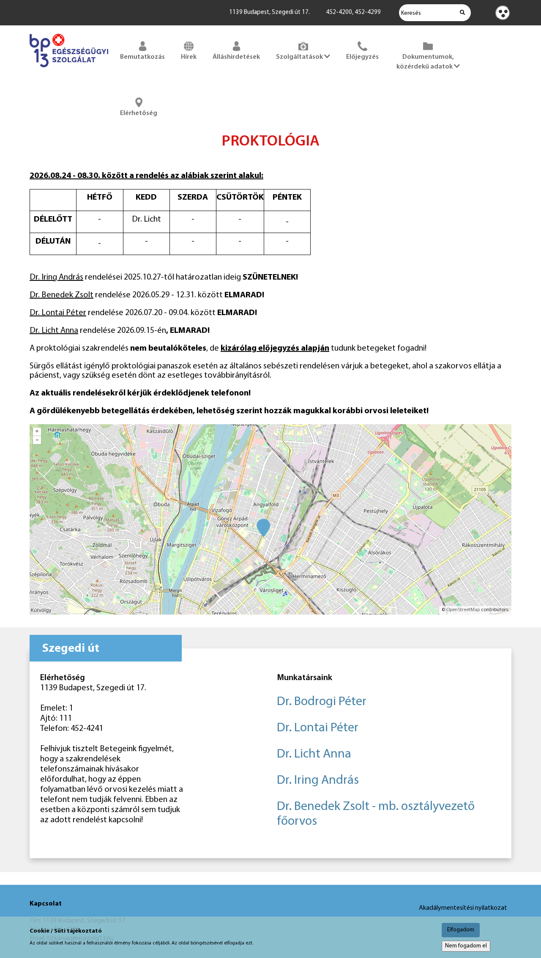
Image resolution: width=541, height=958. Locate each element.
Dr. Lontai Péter (317, 728)
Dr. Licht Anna (314, 754)
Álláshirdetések (236, 57)
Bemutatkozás (142, 57)
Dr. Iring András (318, 780)
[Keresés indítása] (462, 12)
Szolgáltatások (300, 57)
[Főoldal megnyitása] (69, 69)
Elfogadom (460, 930)
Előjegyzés (362, 57)
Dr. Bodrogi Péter (321, 701)
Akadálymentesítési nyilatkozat (463, 908)
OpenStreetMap (463, 609)
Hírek (189, 57)
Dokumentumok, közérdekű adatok (425, 62)
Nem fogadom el (466, 946)
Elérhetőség (138, 113)
